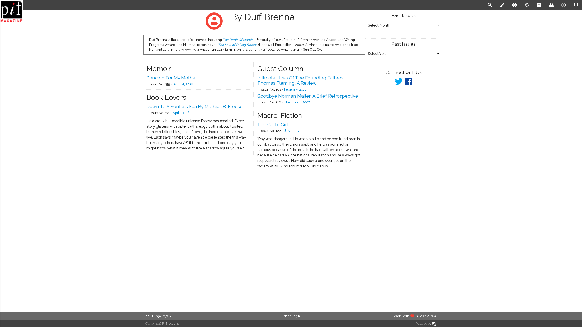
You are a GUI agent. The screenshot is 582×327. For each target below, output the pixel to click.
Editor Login (291, 316)
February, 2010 (295, 89)
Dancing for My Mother (171, 78)
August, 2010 (183, 84)
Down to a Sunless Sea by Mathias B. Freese (194, 106)
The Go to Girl (272, 124)
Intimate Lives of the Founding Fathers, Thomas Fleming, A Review (301, 80)
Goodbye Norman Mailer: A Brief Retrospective (307, 96)
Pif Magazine (170, 323)
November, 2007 (297, 102)
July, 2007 (291, 131)
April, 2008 (181, 113)
